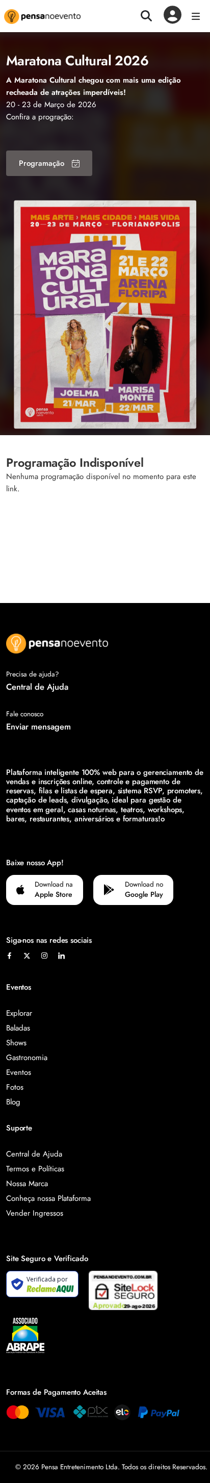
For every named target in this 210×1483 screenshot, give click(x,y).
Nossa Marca (27, 1183)
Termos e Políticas (35, 1168)
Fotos (14, 1087)
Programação (41, 163)
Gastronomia (26, 1057)
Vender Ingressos (34, 1213)
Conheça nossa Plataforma (48, 1198)
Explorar (19, 1013)
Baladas (18, 1028)
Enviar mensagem (38, 726)
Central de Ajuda (37, 687)
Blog (13, 1102)
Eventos (18, 1072)
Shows (16, 1042)
